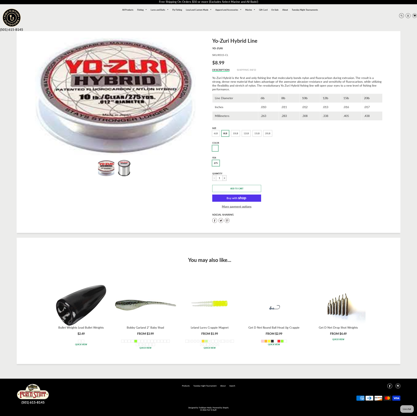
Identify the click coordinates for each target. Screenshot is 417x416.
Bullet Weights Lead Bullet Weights (81, 327)
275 (216, 163)
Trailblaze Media (205, 408)
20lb (267, 133)
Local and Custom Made (197, 9)
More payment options (237, 206)
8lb (225, 133)
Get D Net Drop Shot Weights (338, 327)
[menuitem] (128, 10)
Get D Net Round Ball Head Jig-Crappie (274, 327)
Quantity (217, 173)
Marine (248, 9)
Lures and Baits (158, 9)
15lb (256, 133)
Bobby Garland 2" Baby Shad (145, 327)
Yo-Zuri (217, 48)
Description (221, 69)
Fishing (140, 9)
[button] (236, 188)
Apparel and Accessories (227, 9)
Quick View (81, 344)
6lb (216, 133)
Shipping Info (246, 69)
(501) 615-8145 (11, 29)
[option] (115, 96)
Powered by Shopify (221, 408)
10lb (235, 133)
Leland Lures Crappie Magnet (210, 327)
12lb (246, 133)
